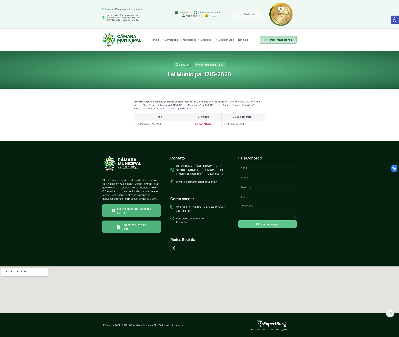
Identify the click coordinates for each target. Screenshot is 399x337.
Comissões (171, 39)
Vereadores (189, 39)
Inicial (156, 39)
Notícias (243, 39)
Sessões (206, 39)
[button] (395, 20)
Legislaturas (226, 39)
